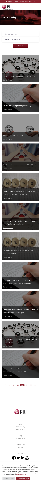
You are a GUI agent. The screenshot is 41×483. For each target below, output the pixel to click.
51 (26, 385)
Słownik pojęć (20, 444)
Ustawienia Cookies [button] (9, 478)
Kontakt (20, 447)
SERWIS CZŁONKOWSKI (26, 1)
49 (18, 385)
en (34, 1)
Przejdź (20, 46)
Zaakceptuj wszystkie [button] (23, 478)
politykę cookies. (21, 475)
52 (31, 385)
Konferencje (20, 429)
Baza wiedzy (20, 427)
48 (13, 385)
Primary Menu (37, 7)
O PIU (20, 424)
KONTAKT (16, 1)
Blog (20, 435)
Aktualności (20, 438)
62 (20, 388)
